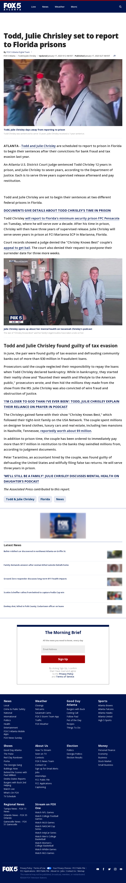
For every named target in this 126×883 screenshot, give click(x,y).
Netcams (39, 709)
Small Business (105, 764)
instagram (115, 869)
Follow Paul (72, 716)
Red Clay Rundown (13, 757)
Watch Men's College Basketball (45, 838)
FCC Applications (43, 783)
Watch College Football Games (46, 817)
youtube (97, 869)
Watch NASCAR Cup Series (45, 827)
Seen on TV (41, 753)
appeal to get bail (17, 248)
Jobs (37, 772)
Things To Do (73, 727)
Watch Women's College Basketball (44, 844)
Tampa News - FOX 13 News (15, 810)
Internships (40, 776)
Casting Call (72, 712)
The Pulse (9, 753)
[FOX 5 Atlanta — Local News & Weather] (14, 6)
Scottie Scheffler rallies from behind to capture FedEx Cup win (34, 592)
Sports (102, 701)
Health (7, 723)
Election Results (74, 757)
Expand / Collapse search (120, 6)
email (121, 869)
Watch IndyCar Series (45, 832)
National (8, 712)
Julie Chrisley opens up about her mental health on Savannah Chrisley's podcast (48, 328)
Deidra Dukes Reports (15, 778)
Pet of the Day (74, 720)
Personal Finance (106, 750)
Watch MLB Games (45, 822)
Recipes (70, 723)
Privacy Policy (66, 673)
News (60, 499)
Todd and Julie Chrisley (38, 146)
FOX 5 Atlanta (9, 56)
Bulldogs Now (11, 768)
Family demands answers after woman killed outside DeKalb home (36, 565)
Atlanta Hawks (105, 712)
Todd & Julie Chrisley (27, 56)
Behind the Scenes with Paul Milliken (15, 774)
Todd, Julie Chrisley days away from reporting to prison (34, 129)
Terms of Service (65, 676)
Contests (39, 757)
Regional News (14, 804)
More (74, 6)
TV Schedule (10, 796)
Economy (103, 753)
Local (6, 705)
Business (102, 757)
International (10, 716)
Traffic (38, 720)
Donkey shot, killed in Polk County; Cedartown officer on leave (34, 606)
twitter (109, 869)
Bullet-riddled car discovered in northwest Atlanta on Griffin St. (35, 551)
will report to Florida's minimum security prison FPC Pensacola (71, 218)
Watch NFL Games (44, 812)
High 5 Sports (105, 720)
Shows (8, 746)
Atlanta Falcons (106, 709)
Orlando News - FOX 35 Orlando (15, 816)
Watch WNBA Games (45, 849)
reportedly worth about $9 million (65, 431)
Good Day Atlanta (73, 703)
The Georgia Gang (13, 764)
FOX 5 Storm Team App (47, 716)
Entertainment (11, 727)
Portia (7, 761)
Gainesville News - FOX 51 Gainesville (15, 823)
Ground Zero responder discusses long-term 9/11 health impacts (35, 578)
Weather (41, 701)
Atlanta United (105, 716)
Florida (45, 499)
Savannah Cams (43, 712)
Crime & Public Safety (14, 709)
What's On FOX (11, 792)
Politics (7, 720)
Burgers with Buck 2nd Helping (15, 784)
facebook (103, 869)
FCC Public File (42, 779)
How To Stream (43, 750)
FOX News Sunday (13, 737)
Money (103, 746)
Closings (39, 705)
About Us (41, 746)
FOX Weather (41, 723)
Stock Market (104, 761)
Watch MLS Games (44, 853)
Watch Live (9, 788)
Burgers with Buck (76, 709)
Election (72, 746)
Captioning (40, 787)
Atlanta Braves (105, 705)
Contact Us (40, 764)
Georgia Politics (74, 753)
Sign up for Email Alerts (46, 768)
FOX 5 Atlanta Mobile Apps (14, 733)
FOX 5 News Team (44, 761)
